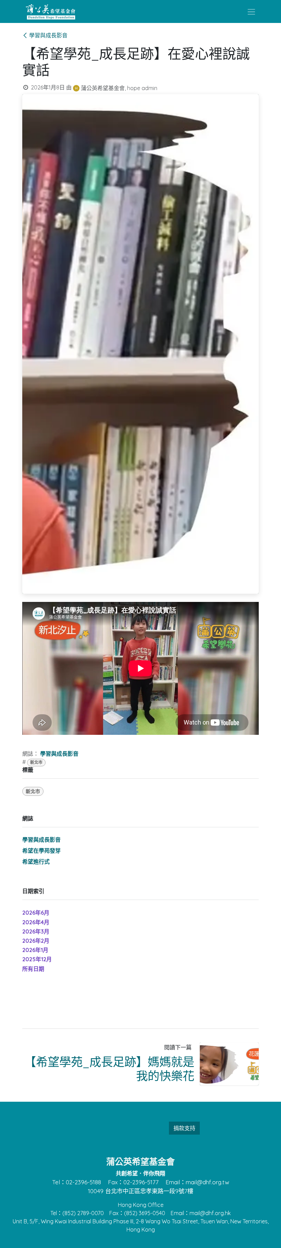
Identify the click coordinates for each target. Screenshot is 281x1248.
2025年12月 (37, 959)
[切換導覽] (251, 11)
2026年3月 (35, 931)
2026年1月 (35, 950)
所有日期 (33, 968)
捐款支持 (184, 1128)
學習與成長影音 (48, 35)
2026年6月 (35, 912)
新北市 (36, 762)
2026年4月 (35, 922)
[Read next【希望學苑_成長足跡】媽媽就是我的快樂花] (229, 1064)
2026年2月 (35, 940)
